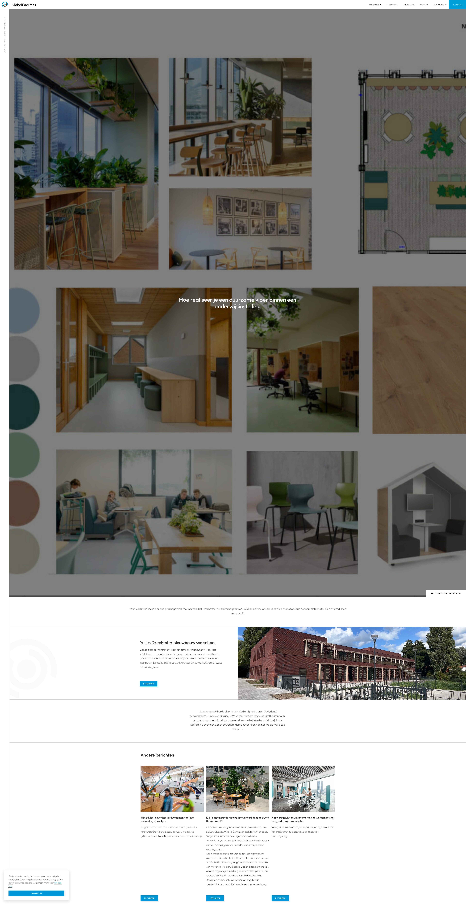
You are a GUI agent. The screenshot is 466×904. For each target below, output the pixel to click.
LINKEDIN (4, 48)
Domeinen (392, 4)
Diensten (374, 4)
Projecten (408, 4)
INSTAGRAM (4, 37)
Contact (458, 4)
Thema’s (424, 4)
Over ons (438, 4)
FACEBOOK (4, 24)
